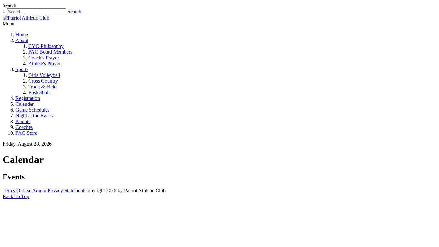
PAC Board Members (50, 52)
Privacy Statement (66, 190)
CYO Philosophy (46, 46)
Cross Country (43, 81)
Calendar (24, 104)
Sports (21, 69)
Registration (27, 98)
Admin (40, 190)
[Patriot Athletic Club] (26, 18)
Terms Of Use (17, 190)
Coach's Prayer (43, 57)
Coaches (24, 127)
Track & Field (42, 86)
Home (21, 34)
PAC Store (26, 133)
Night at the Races (34, 115)
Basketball (38, 92)
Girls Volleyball (44, 75)
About (21, 40)
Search (74, 11)
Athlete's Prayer (44, 63)
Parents (22, 121)
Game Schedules (32, 110)
